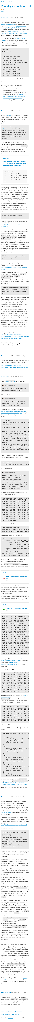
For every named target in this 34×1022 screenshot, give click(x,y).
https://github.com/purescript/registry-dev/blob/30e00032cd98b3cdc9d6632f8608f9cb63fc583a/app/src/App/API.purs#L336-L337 (15, 336)
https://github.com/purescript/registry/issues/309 (14, 825)
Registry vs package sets (16, 6)
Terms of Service (5, 1014)
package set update (6, 812)
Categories (9, 1011)
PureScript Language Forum (8, 1)
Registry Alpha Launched (8, 24)
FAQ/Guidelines (17, 1011)
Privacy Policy (16, 1014)
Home (2, 1011)
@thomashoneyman (10, 381)
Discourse (10, 1018)
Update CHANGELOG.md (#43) (16, 608)
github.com (6, 158)
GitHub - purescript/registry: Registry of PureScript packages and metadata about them (14, 96)
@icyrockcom (9, 115)
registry (2, 11)
